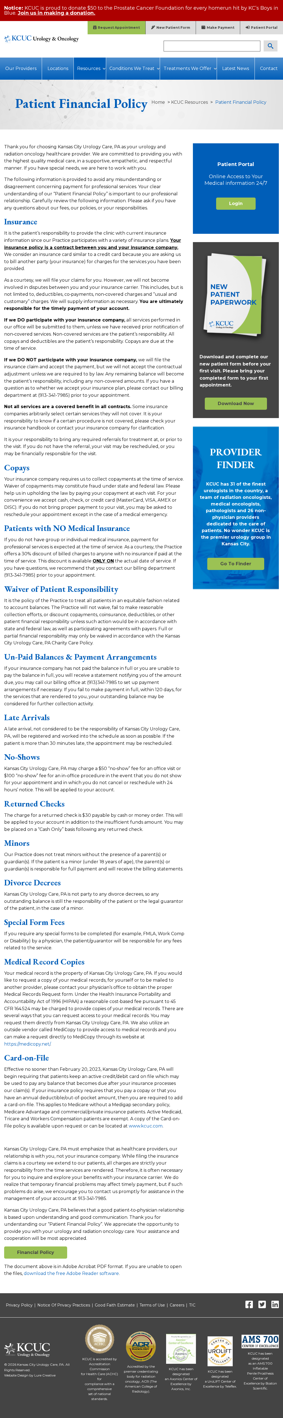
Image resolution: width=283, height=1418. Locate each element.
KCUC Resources (189, 102)
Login (236, 203)
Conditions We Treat (131, 68)
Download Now (236, 403)
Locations (58, 68)
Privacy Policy (19, 1305)
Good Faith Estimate (115, 1305)
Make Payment (220, 27)
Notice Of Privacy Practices (63, 1305)
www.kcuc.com (146, 1126)
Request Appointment (119, 27)
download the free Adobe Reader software (71, 1273)
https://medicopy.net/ (27, 1044)
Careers (177, 1305)
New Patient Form (173, 27)
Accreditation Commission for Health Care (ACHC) (99, 1369)
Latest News (235, 68)
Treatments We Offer (187, 68)
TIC (192, 1305)
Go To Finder (235, 563)
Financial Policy (35, 1252)
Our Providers (20, 68)
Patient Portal (264, 27)
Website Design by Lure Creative (30, 1375)
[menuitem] (21, 69)
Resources (88, 68)
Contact (269, 68)
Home (158, 102)
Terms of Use (152, 1305)
